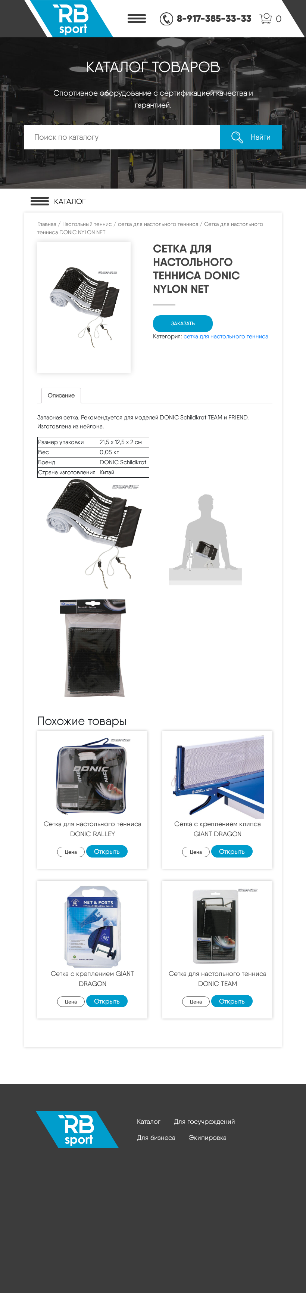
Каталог (148, 1121)
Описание (61, 395)
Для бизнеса (156, 1137)
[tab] (61, 395)
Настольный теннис (87, 224)
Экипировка (208, 1137)
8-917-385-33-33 (214, 18)
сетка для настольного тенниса (158, 224)
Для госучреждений (204, 1121)
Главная (46, 224)
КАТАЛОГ (70, 201)
